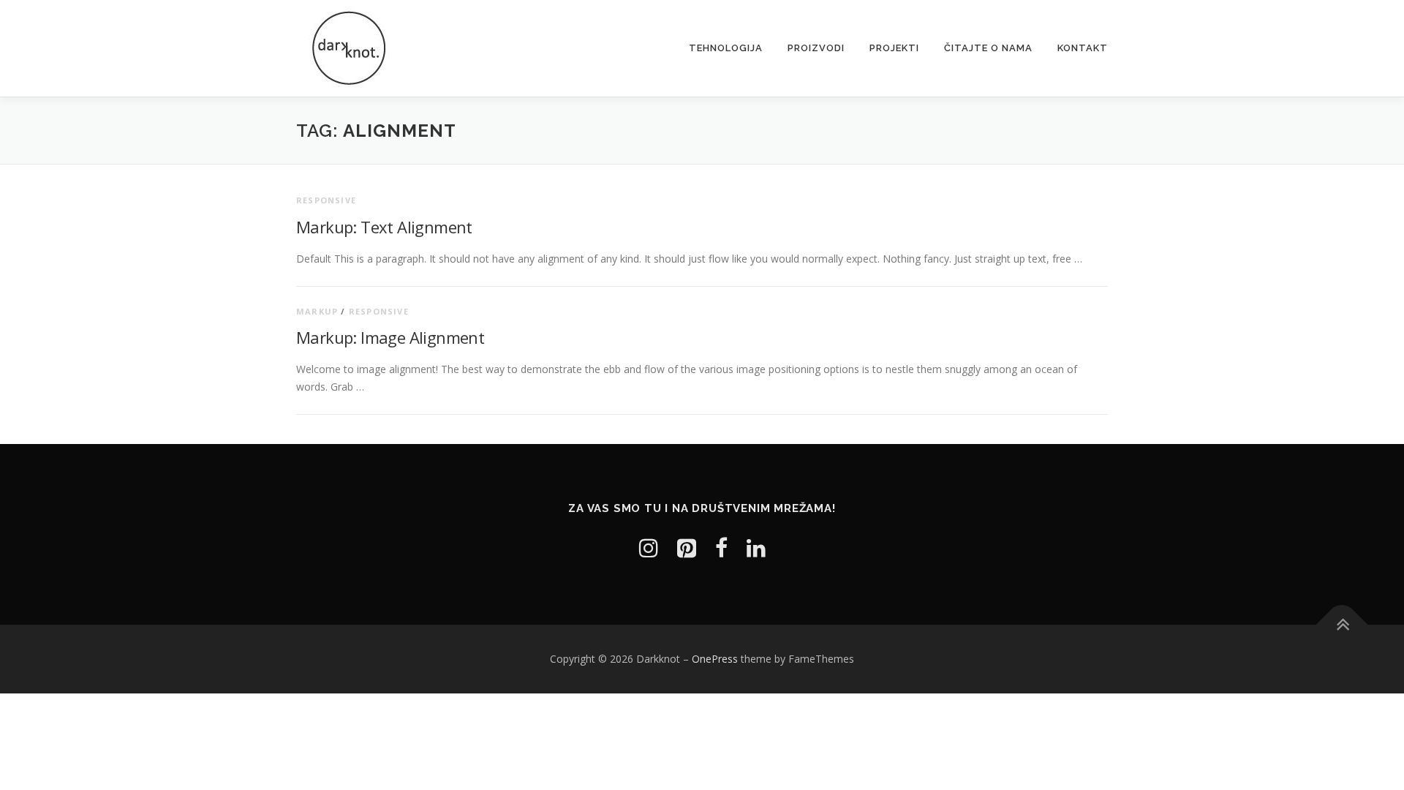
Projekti (894, 47)
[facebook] (721, 548)
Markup (317, 311)
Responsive (326, 200)
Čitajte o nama (988, 47)
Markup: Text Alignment (384, 227)
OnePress (715, 659)
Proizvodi (816, 47)
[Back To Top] (1342, 625)
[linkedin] (756, 548)
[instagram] (648, 548)
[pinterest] (686, 548)
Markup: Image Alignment (390, 337)
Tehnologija (726, 47)
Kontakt (1082, 47)
